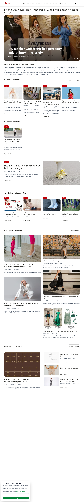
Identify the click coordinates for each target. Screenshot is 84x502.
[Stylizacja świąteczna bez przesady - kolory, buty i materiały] (42, 38)
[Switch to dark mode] (78, 3)
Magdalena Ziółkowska (13, 56)
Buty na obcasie (62, 3)
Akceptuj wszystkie (16, 498)
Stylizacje (38, 3)
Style (6, 86)
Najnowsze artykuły (26, 3)
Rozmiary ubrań (44, 3)
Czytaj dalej (8, 180)
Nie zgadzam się (15, 494)
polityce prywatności (20, 491)
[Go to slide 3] (77, 58)
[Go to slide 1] (74, 58)
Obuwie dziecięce (53, 3)
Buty (33, 3)
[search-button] (75, 3)
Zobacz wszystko (74, 80)
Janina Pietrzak (65, 105)
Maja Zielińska (7, 105)
